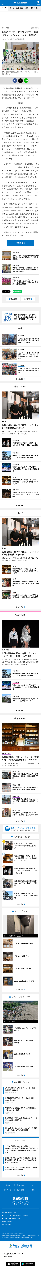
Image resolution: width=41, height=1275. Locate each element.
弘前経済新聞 (20, 2)
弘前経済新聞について (10, 1212)
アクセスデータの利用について (12, 1218)
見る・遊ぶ (19, 8)
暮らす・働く (35, 8)
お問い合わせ (7, 1221)
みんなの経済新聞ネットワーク (20, 1246)
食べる (12, 8)
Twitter (20, 1203)
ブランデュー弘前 (7, 39)
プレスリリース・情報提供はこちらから (15, 1215)
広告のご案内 (7, 1225)
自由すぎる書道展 (19, 39)
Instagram (26, 1203)
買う (27, 8)
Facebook (14, 1203)
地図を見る (20, 243)
